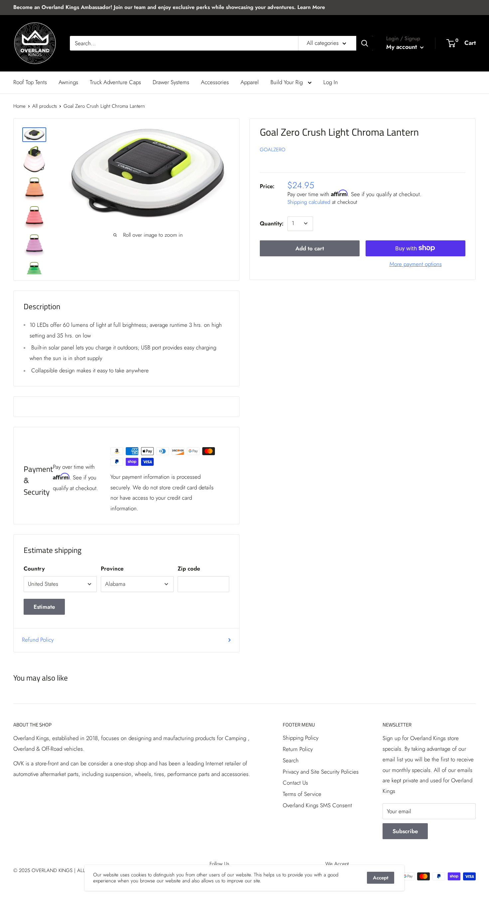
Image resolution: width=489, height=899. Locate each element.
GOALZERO (272, 149)
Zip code (189, 569)
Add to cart (309, 248)
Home (19, 106)
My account (402, 47)
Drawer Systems (171, 82)
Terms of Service (302, 794)
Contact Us (295, 783)
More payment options (416, 264)
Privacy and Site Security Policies (321, 772)
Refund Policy (38, 640)
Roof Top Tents (30, 82)
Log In (330, 82)
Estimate (44, 607)
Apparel (250, 82)
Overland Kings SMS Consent (317, 805)
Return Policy (298, 749)
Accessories (215, 82)
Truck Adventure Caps (115, 82)
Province (112, 569)
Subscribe (405, 831)
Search (291, 760)
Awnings (68, 82)
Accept (380, 877)
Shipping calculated (308, 202)
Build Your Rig (287, 82)
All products (44, 106)
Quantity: (271, 223)
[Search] (364, 43)
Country (34, 569)
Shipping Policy (300, 738)
